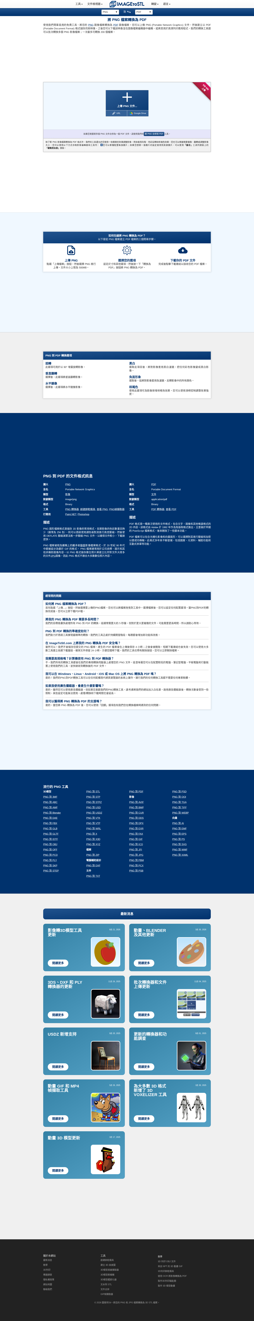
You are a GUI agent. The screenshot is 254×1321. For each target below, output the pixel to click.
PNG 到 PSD (179, 791)
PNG (90, 25)
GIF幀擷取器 (107, 1294)
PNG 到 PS (178, 839)
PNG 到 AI (178, 823)
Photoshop (83, 514)
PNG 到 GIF (136, 839)
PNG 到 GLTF (51, 834)
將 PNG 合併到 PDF (154, 134)
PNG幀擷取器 (117, 509)
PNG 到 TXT (93, 876)
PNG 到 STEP (51, 870)
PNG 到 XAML (180, 855)
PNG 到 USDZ (94, 812)
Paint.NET (70, 514)
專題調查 (47, 1274)
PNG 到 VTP (93, 823)
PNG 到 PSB (136, 870)
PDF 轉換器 (157, 509)
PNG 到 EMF (179, 828)
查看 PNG (102, 509)
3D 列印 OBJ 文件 (167, 1261)
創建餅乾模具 (87, 509)
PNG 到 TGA (179, 802)
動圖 (82, 545)
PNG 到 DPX (136, 823)
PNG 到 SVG (179, 844)
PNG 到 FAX (136, 834)
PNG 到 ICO (136, 844)
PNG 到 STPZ (94, 802)
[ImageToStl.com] (127, 4)
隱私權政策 (48, 1279)
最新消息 (127, 914)
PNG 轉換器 (72, 509)
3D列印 (46, 1270)
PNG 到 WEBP (180, 812)
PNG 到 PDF (136, 791)
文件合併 (105, 1289)
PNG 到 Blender (52, 812)
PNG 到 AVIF (136, 802)
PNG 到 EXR (136, 828)
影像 (67, 494)
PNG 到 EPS (179, 834)
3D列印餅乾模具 (166, 1271)
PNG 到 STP (93, 797)
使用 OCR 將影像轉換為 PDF (172, 1276)
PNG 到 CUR (136, 812)
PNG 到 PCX (136, 865)
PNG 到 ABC (50, 802)
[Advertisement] (84, 57)
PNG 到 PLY (50, 860)
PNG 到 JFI (135, 849)
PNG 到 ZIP (92, 855)
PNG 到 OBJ (50, 844)
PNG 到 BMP (136, 807)
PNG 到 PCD (50, 855)
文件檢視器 (94, 4)
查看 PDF (171, 509)
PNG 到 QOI (179, 797)
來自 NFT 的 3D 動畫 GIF (170, 1266)
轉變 (154, 4)
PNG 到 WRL (93, 828)
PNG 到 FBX (50, 823)
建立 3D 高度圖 (108, 1265)
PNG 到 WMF (179, 849)
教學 (45, 1265)
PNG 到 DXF (93, 865)
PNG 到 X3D (93, 839)
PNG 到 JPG (136, 855)
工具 (78, 4)
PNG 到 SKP (50, 865)
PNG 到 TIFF (179, 807)
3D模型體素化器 (109, 1279)
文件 (153, 494)
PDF (115, 25)
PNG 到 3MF (50, 797)
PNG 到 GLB (50, 828)
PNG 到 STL (93, 791)
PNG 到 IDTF (50, 839)
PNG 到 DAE (50, 818)
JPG (53, 556)
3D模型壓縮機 (107, 1274)
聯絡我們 (47, 1289)
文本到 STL (106, 1284)
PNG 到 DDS (136, 818)
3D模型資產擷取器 (110, 1270)
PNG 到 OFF (50, 849)
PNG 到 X (91, 834)
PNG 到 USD (93, 807)
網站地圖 (47, 1284)
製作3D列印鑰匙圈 (167, 1281)
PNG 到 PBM (136, 860)
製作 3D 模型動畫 (166, 1285)
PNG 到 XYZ (93, 844)
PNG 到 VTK (93, 818)
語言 (165, 4)
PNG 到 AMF (50, 807)
